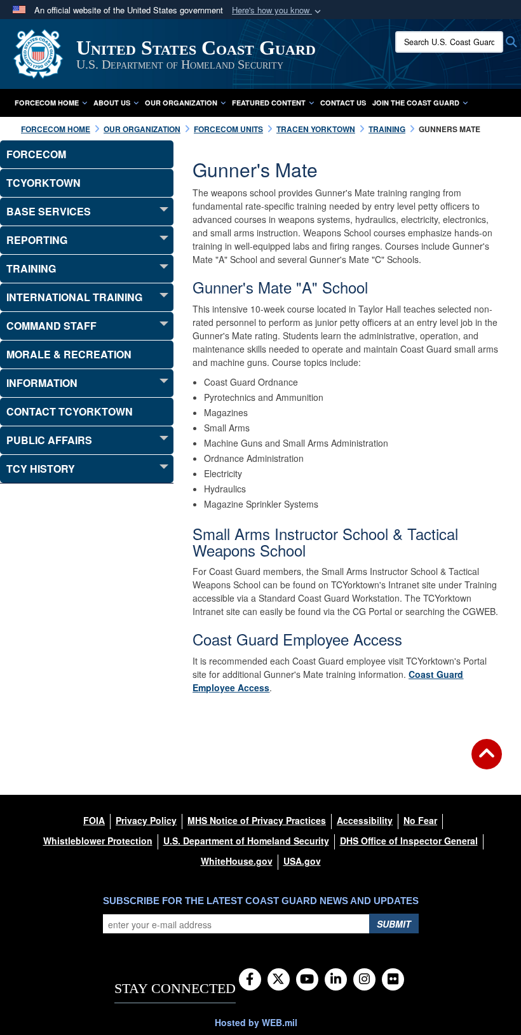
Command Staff (51, 325)
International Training (74, 297)
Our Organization (181, 102)
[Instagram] (364, 979)
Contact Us (343, 102)
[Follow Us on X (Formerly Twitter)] (278, 979)
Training (31, 268)
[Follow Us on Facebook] (250, 979)
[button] (277, 10)
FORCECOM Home (47, 102)
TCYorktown (43, 182)
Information (42, 382)
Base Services (48, 211)
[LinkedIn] (336, 979)
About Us (111, 102)
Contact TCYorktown (69, 411)
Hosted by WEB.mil (256, 1022)
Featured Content (269, 102)
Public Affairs (49, 440)
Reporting (36, 240)
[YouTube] (307, 979)
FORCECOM (36, 154)
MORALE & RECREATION (69, 354)
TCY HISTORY (40, 468)
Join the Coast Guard (415, 102)
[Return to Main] (486, 761)
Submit (394, 923)
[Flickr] (393, 979)
